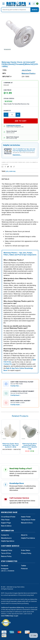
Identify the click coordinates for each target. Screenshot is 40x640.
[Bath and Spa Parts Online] (16, 3)
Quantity (7, 110)
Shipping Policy (6, 550)
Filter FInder (5, 520)
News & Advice (6, 526)
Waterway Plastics (28, 73)
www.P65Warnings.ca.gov (9, 616)
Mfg (4, 73)
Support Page (6, 523)
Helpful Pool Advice (28, 538)
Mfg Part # (6, 76)
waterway (12, 171)
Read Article (17, 155)
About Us (24, 535)
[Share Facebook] (5, 166)
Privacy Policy (26, 553)
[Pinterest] (11, 166)
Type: (4, 70)
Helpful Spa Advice (7, 541)
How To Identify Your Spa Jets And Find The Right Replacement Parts (24, 149)
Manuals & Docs (27, 523)
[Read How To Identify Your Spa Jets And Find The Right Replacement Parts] (8, 151)
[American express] (11, 632)
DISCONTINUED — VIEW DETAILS (12, 449)
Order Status (25, 550)
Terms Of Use (6, 553)
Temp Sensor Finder (28, 520)
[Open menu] (3, 3)
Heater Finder (26, 517)
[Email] (2, 166)
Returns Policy (6, 556)
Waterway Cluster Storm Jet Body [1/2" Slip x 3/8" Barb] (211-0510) (10, 445)
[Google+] (14, 166)
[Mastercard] (19, 632)
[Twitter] (8, 166)
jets (7, 171)
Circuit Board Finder (8, 517)
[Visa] (4, 632)
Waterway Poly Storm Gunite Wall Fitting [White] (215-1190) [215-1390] (29, 446)
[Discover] (27, 632)
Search (34, 9)
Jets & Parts (26, 70)
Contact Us (5, 535)
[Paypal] (4, 635)
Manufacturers (6, 538)
